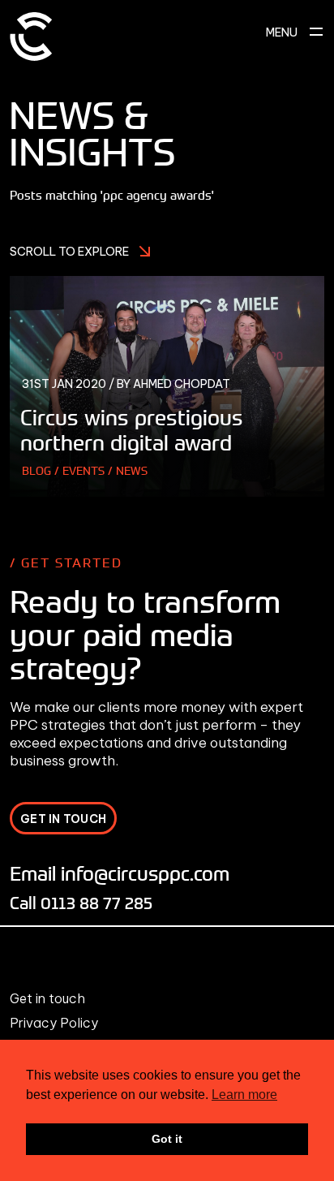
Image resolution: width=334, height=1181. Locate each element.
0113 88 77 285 (96, 902)
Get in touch (47, 998)
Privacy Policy (54, 1023)
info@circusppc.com (145, 873)
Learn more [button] (244, 1094)
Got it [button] (167, 1138)
